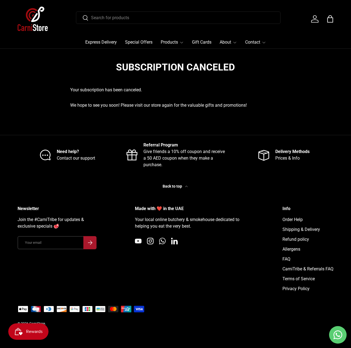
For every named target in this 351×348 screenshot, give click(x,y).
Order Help (292, 219)
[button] (330, 19)
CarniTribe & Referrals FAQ (307, 268)
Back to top (173, 186)
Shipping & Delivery (301, 229)
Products (169, 42)
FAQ (286, 259)
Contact (252, 42)
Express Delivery (101, 42)
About (225, 42)
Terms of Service (298, 278)
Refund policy (295, 239)
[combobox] (178, 18)
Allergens (291, 249)
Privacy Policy (296, 288)
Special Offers (138, 42)
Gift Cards (201, 42)
